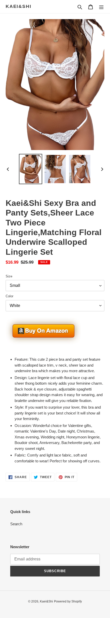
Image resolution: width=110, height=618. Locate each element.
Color (9, 296)
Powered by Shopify (68, 601)
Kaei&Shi (18, 6)
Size (9, 276)
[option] (30, 169)
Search (16, 524)
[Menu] (101, 6)
